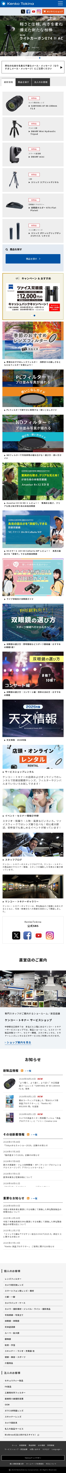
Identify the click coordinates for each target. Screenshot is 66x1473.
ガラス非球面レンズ (14, 1410)
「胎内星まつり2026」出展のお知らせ (21, 1153)
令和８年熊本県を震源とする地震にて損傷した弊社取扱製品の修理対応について (32, 1208)
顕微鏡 (8, 1339)
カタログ (46, 1449)
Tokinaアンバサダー (33, 1458)
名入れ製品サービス (14, 1428)
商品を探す (23, 82)
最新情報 (8, 82)
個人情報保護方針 (17, 1463)
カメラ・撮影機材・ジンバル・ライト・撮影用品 (28, 1309)
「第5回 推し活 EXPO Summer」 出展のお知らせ (26, 1185)
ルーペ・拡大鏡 (12, 1333)
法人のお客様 (41, 82)
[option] (33, 297)
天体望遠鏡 (10, 1326)
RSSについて (51, 1463)
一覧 (28, 1070)
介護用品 (9, 1363)
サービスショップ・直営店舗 (15, 1449)
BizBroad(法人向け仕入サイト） (21, 1434)
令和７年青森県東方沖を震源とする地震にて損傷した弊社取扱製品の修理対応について (32, 1221)
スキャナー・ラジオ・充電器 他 (20, 1351)
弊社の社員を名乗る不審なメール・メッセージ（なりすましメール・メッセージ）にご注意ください (32, 67)
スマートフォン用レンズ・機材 (19, 1290)
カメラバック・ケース (15, 1302)
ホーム (14, 1445)
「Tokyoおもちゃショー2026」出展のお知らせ (25, 1143)
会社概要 (41, 1445)
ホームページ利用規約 (35, 1463)
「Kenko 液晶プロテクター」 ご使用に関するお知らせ (28, 1244)
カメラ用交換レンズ (14, 1284)
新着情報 (22, 1445)
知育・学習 (10, 1345)
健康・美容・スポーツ (15, 1357)
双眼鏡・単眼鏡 (12, 1320)
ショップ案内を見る (18, 1042)
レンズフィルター (13, 1278)
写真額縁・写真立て (14, 1315)
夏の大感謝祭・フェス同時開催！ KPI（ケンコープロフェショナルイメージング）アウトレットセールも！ (32, 1164)
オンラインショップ (54, 11)
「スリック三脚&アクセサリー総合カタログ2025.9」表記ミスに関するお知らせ (32, 1233)
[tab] (26, 82)
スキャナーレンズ (13, 1416)
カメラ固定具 (11, 1422)
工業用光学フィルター (15, 1392)
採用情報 (50, 1445)
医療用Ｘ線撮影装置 (14, 1398)
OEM (7, 1404)
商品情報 (32, 1445)
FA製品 (8, 1386)
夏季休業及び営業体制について (17, 1175)
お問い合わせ (35, 1449)
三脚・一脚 (10, 1296)
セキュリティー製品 (14, 1380)
